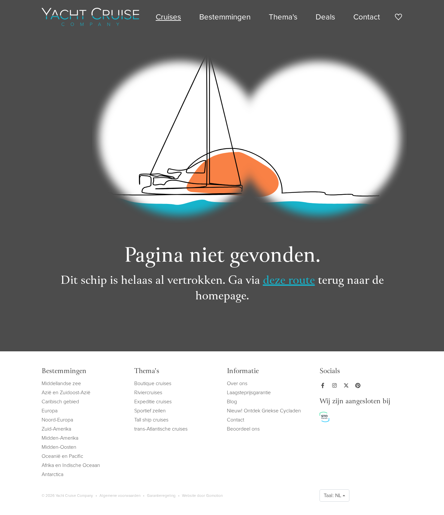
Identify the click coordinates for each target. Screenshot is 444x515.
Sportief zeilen (150, 410)
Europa (50, 410)
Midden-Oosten (59, 447)
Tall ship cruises (151, 419)
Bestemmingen (225, 17)
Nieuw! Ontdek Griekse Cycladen (264, 410)
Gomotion (214, 495)
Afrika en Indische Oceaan (71, 465)
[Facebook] (324, 385)
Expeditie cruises (153, 401)
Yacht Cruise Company (90, 17)
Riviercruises (148, 392)
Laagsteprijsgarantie (249, 392)
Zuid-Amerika (56, 429)
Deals (325, 17)
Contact (366, 17)
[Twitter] (347, 385)
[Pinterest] (359, 385)
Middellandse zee (61, 383)
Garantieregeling (161, 495)
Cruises (168, 17)
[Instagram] (335, 385)
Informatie (243, 371)
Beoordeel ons (243, 429)
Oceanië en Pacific (62, 456)
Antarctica (52, 474)
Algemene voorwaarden (119, 495)
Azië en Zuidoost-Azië (66, 392)
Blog (232, 401)
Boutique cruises (152, 383)
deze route (289, 281)
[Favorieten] (398, 18)
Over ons (237, 383)
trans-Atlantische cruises (161, 429)
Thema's (283, 17)
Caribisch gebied (60, 401)
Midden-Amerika (60, 438)
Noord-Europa (57, 419)
